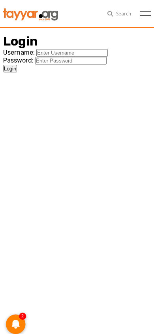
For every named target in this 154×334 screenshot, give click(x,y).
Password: (18, 60)
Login (10, 69)
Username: (19, 52)
